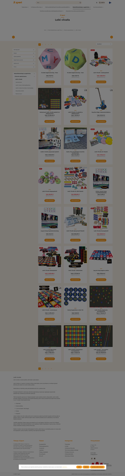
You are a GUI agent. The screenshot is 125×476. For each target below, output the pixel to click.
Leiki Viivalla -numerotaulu (49, 310)
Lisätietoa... (64, 467)
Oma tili (41, 456)
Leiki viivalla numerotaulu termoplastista (75, 350)
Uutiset (66, 446)
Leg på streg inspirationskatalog (50, 231)
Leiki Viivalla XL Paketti (101, 151)
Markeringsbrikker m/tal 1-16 (75, 310)
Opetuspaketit (17, 56)
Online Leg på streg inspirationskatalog (101, 192)
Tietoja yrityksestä (43, 452)
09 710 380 (93, 453)
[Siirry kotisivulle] (17, 2)
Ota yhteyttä (42, 454)
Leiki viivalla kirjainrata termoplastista (101, 310)
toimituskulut (86, 474)
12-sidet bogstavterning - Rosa (49, 72)
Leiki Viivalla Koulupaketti (101, 231)
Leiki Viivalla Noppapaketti (49, 191)
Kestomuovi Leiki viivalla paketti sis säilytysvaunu (50, 113)
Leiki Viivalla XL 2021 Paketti (75, 191)
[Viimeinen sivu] (51, 44)
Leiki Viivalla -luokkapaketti (101, 72)
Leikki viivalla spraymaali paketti (49, 151)
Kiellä (79, 467)
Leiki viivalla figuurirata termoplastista (49, 350)
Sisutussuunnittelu (69, 456)
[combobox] (57, 2)
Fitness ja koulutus (69, 452)
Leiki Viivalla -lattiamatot (75, 270)
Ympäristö (41, 448)
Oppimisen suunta (18, 60)
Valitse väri (16, 63)
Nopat (15, 53)
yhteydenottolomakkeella (98, 470)
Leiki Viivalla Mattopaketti (49, 270)
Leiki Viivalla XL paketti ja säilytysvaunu (75, 113)
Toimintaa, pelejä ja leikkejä (71, 450)
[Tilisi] (96, 2)
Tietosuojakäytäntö (43, 446)
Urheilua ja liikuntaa (70, 448)
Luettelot (41, 450)
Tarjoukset (67, 444)
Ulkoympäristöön (69, 454)
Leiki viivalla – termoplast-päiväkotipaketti (101, 350)
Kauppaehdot (42, 444)
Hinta (15, 66)
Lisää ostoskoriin (50, 82)
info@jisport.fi (94, 454)
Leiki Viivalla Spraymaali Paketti (75, 231)
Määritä (86, 467)
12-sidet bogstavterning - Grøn (75, 72)
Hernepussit (17, 49)
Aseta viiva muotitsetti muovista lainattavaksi (75, 152)
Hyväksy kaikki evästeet (97, 467)
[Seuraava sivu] (48, 44)
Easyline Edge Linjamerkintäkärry (101, 112)
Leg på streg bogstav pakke (101, 270)
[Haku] (80, 2)
